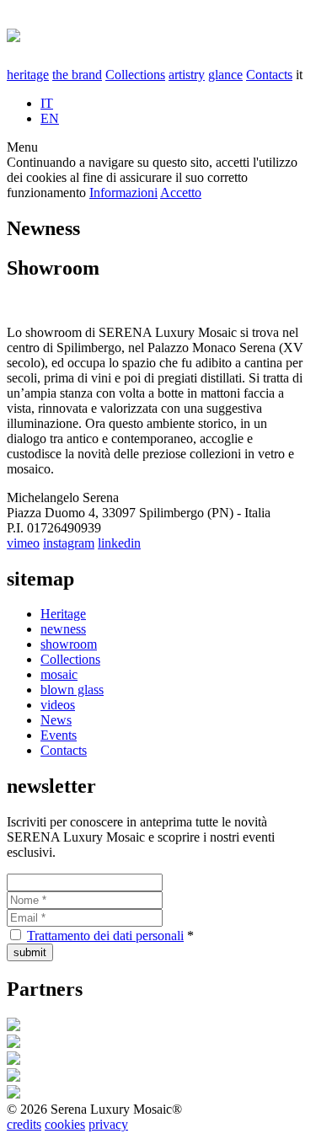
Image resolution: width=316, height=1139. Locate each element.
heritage (28, 74)
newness (63, 629)
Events (58, 735)
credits (24, 1124)
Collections (135, 74)
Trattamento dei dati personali (105, 935)
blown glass (72, 689)
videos (57, 705)
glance (225, 74)
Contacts (269, 74)
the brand (77, 74)
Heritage (63, 614)
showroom (68, 644)
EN (49, 118)
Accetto (180, 192)
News (56, 720)
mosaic (59, 674)
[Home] (13, 33)
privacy (108, 1124)
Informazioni (123, 192)
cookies (65, 1124)
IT (46, 103)
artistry (187, 74)
